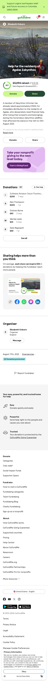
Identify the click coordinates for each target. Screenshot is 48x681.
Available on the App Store (24, 607)
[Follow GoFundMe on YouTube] (9, 599)
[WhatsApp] (24, 302)
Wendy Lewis (16, 219)
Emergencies (28, 354)
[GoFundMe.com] (24, 17)
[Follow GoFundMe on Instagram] (19, 599)
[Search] (4, 17)
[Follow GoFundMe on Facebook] (4, 599)
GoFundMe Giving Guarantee (23, 437)
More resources (10, 579)
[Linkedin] (37, 302)
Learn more (12, 9)
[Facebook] (17, 302)
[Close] (44, 7)
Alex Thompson (17, 202)
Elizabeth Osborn (18, 330)
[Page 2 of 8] (22, 73)
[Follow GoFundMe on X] (14, 599)
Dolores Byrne (16, 210)
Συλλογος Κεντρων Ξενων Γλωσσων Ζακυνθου (26, 193)
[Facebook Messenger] (30, 302)
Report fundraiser (25, 373)
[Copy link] (10, 302)
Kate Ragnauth (17, 228)
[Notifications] (37, 17)
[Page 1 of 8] (20, 73)
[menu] (43, 17)
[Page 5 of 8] (27, 73)
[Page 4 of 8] (25, 73)
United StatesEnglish (25, 592)
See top (39, 187)
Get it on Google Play (10, 607)
